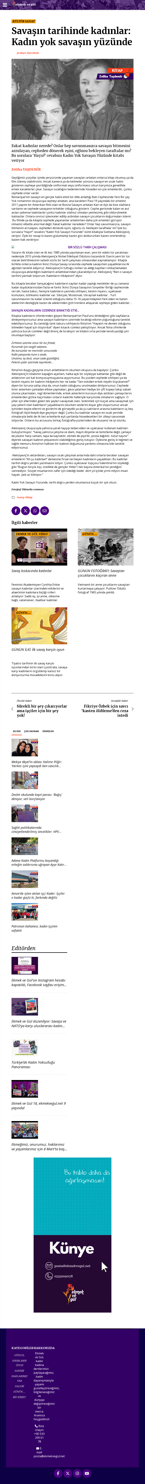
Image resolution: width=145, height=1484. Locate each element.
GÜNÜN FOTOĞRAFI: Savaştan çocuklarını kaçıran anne (101, 573)
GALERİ (19, 1386)
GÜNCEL (19, 1355)
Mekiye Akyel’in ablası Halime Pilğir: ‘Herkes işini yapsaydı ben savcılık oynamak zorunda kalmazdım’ (36, 766)
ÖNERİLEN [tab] (48, 731)
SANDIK (19, 1370)
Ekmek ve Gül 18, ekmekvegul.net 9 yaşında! (38, 1105)
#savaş (21, 497)
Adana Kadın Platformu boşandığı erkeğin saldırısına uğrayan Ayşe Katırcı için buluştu (38, 864)
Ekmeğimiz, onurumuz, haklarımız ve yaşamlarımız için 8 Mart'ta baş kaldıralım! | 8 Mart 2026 (38, 1149)
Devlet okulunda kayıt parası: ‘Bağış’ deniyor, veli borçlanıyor (36, 796)
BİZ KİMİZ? (19, 1397)
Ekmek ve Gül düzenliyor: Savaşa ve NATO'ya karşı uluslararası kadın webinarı (38, 1026)
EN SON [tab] (17, 731)
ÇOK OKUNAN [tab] (31, 731)
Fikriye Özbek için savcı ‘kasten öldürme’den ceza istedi (105, 711)
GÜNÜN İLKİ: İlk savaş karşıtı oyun (37, 649)
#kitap (28, 497)
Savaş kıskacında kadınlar (31, 571)
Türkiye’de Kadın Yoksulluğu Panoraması (33, 1064)
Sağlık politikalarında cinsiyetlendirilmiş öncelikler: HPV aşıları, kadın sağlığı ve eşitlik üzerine (37, 831)
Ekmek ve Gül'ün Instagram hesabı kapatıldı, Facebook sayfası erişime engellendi (38, 985)
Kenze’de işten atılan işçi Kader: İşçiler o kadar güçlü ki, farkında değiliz (38, 895)
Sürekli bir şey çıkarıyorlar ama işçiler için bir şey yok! (42, 711)
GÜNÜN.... (19, 1391)
